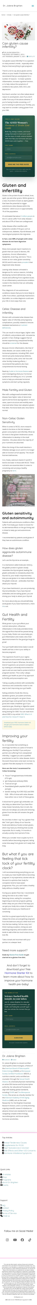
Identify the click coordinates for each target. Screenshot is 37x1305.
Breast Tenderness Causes (15, 1142)
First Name (9, 145)
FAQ (3, 1205)
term (14, 471)
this (3, 606)
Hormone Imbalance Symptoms (18, 1153)
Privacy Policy (8, 1210)
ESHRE (11, 1092)
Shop (4, 1177)
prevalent (25, 262)
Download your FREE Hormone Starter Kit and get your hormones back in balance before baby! (17, 725)
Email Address (10, 153)
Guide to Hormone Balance (19, 371)
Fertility (31, 56)
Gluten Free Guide (16, 955)
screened (13, 343)
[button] (33, 6)
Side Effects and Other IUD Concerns (20, 1150)
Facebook (7, 1060)
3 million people (27, 216)
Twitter (14, 1060)
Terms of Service (9, 1213)
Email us (6, 1216)
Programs (6, 1180)
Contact (5, 1208)
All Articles (6, 1174)
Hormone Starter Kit (17, 973)
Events (5, 1185)
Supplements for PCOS (14, 1145)
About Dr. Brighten (10, 1182)
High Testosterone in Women (16, 1148)
